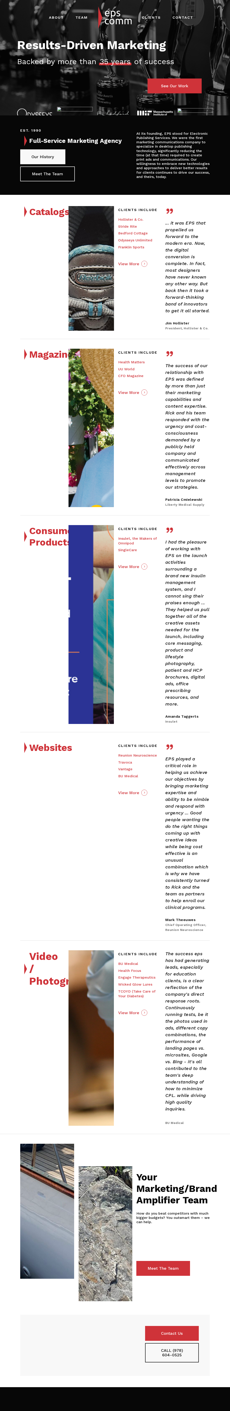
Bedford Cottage (133, 233)
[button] (175, 86)
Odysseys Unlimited (135, 240)
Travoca (125, 762)
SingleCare (127, 550)
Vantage (125, 769)
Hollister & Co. (130, 219)
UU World (126, 369)
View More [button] (128, 264)
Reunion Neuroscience (137, 755)
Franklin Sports (131, 247)
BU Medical (128, 776)
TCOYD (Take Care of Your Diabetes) (136, 993)
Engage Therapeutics (136, 977)
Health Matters (131, 362)
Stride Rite (127, 226)
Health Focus (129, 970)
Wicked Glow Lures (135, 984)
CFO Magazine (131, 376)
